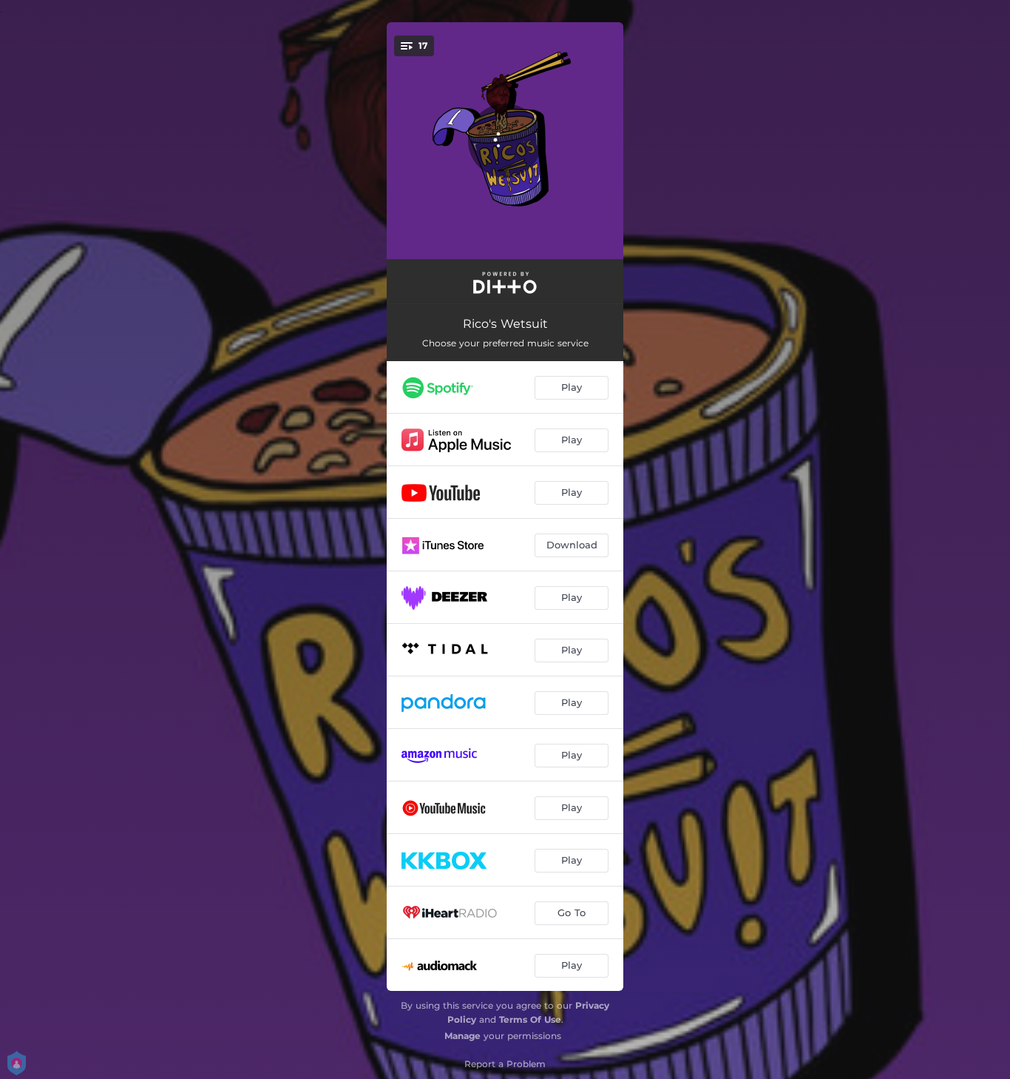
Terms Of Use (530, 1019)
